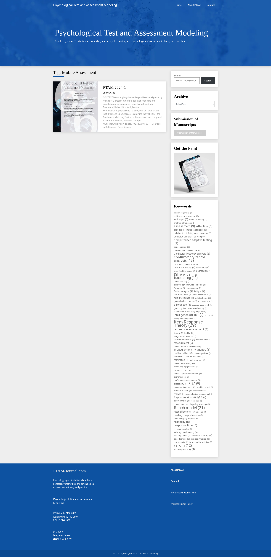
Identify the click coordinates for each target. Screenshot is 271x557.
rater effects (182, 411)
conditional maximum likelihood (187, 250)
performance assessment (187, 380)
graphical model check (202, 305)
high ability (202, 311)
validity (183, 445)
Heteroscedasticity (197, 308)
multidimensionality (184, 363)
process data (199, 391)
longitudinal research (185, 336)
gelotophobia (203, 298)
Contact (211, 5)
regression (194, 418)
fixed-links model (202, 294)
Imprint (174, 504)
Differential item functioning (186, 276)
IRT (198, 315)
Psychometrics (185, 397)
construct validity (184, 267)
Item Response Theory (188, 323)
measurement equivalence (187, 346)
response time (185, 425)
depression (203, 271)
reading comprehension (188, 415)
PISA (194, 383)
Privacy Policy (186, 504)
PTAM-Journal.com (69, 471)
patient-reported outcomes (188, 373)
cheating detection (202, 233)
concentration (182, 247)
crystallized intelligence (184, 271)
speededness (182, 439)
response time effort (183, 429)
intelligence (183, 315)
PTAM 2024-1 (114, 87)
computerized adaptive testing (193, 241)
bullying (179, 233)
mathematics (203, 340)
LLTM (189, 332)
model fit (179, 356)
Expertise (180, 288)
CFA (189, 233)
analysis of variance (184, 223)
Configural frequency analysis (192, 253)
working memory (184, 449)
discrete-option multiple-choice (190, 285)
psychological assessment (199, 394)
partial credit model (182, 370)
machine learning (184, 339)
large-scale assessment (191, 329)
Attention (204, 226)
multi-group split (197, 360)
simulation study (202, 435)
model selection (195, 356)
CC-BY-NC (67, 539)
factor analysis (183, 291)
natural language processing (186, 367)
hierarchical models (184, 311)
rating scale (200, 412)
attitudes (179, 230)
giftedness (182, 304)
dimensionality (182, 281)
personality (180, 384)
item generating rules (185, 319)
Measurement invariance (192, 349)
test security (181, 442)
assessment (184, 226)
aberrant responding (183, 213)
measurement (183, 343)
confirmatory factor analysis (189, 259)
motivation (181, 360)
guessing (180, 308)
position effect (205, 387)
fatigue (199, 291)
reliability (182, 422)
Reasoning (180, 418)
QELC (201, 397)
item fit (209, 315)
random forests (181, 405)
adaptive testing (198, 219)
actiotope (181, 219)
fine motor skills (182, 294)
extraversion (194, 288)
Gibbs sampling (205, 301)
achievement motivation (186, 216)
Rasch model (189, 407)
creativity (202, 267)
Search (177, 75)
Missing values (203, 353)
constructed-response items (186, 264)
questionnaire (182, 401)
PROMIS (179, 394)
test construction (200, 439)
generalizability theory (185, 301)
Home (179, 5)
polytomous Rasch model (184, 387)
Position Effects (183, 390)
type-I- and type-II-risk (200, 442)
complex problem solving (189, 236)
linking (178, 333)
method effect (183, 353)
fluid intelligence (184, 298)
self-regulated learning (186, 432)
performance (181, 377)
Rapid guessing (200, 404)
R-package (196, 401)
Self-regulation (182, 435)
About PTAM (194, 5)
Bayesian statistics (196, 230)
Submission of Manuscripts (189, 133)
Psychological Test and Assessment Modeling (85, 5)
